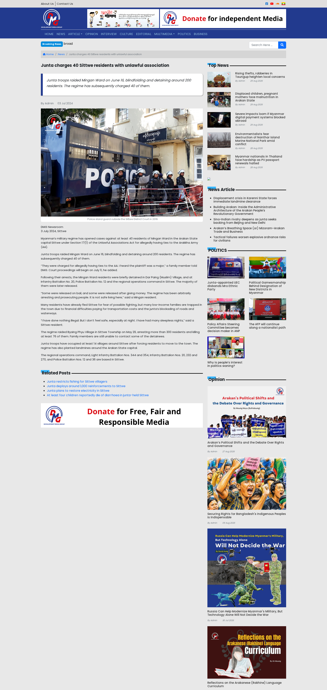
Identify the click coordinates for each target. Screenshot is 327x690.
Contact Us (65, 4)
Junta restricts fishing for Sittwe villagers (77, 381)
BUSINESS (200, 34)
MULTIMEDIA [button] (163, 34)
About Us (47, 4)
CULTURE (126, 34)
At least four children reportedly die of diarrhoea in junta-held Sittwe (98, 395)
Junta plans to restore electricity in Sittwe (78, 390)
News (61, 54)
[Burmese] (283, 4)
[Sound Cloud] (277, 4)
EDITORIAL (143, 34)
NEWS (61, 34)
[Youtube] (271, 4)
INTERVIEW (109, 34)
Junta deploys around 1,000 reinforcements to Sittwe (86, 386)
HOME (49, 34)
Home (50, 54)
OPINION (91, 34)
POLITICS (184, 34)
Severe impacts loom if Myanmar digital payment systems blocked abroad (119, 43)
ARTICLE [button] (74, 34)
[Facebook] (266, 4)
